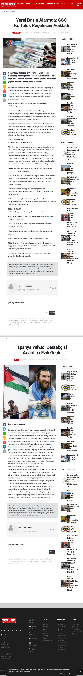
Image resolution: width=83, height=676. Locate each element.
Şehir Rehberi (62, 645)
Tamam (71, 674)
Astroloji (74, 634)
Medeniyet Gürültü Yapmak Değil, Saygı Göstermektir (72, 73)
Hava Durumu (62, 624)
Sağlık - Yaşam (38, 3)
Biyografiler (76, 629)
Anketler (75, 627)
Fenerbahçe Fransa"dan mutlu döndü (71, 132)
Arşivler (35, 639)
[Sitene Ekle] (6, 635)
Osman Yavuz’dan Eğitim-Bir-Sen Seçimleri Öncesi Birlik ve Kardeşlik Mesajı (72, 256)
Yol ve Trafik (62, 627)
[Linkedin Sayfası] (17, 630)
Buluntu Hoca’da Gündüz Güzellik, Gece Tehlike (72, 107)
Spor (63, 3)
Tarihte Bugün (62, 638)
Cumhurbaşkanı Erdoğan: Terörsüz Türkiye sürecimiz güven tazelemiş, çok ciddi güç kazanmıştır (72, 218)
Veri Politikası (5, 647)
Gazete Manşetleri (61, 648)
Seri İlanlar (61, 643)
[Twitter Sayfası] (5, 630)
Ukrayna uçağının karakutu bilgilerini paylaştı (70, 168)
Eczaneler (61, 633)
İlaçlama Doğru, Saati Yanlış (71, 96)
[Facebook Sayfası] (2, 630)
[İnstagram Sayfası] (9, 630)
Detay (63, 674)
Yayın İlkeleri (5, 644)
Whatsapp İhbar (6, 656)
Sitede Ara (75, 624)
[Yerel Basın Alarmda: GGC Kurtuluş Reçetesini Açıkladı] (29, 52)
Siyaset (28, 3)
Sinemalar (61, 640)
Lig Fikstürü (61, 636)
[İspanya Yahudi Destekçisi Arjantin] (29, 391)
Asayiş (56, 3)
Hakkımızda (5, 642)
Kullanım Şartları (6, 654)
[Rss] (21, 630)
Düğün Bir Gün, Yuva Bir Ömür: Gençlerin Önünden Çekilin (72, 49)
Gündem (20, 3)
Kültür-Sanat (47, 640)
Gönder (52, 312)
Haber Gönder (5, 659)
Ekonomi (49, 3)
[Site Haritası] (2, 635)
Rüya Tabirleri (76, 631)
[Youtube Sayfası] (13, 630)
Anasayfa (5, 12)
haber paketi (4, 673)
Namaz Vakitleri (60, 630)
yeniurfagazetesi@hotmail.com (28, 290)
